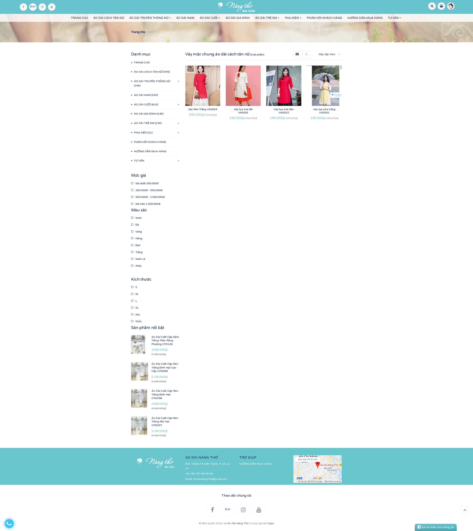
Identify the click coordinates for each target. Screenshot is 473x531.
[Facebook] (23, 7)
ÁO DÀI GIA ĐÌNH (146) (149, 113)
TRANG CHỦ (79, 18)
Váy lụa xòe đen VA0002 (284, 111)
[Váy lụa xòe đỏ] (243, 86)
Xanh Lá (140, 259)
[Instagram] (42, 7)
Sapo (271, 523)
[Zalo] (33, 7)
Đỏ (137, 224)
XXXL (138, 321)
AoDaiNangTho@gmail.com (210, 479)
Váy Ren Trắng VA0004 (202, 109)
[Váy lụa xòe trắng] (324, 86)
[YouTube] (51, 7)
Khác (138, 265)
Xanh (138, 217)
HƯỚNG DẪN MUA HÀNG (365, 18)
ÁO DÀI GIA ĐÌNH (238, 18)
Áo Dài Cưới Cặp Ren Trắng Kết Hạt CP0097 (165, 421)
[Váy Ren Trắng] (202, 86)
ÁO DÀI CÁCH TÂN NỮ (108, 18)
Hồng (138, 238)
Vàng (138, 231)
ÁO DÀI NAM (185, 18)
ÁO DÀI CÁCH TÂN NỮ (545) (152, 71)
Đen (137, 245)
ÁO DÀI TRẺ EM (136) (148, 123)
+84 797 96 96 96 (201, 473)
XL (137, 307)
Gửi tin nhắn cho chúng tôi (437, 527)
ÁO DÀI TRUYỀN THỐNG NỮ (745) (152, 83)
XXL (137, 314)
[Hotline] (11, 522)
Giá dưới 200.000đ (147, 183)
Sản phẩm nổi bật (147, 327)
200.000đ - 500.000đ (148, 190)
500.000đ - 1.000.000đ (150, 197)
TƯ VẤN (393, 18)
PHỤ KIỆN (292, 18)
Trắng (138, 252)
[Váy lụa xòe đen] (283, 86)
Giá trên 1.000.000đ (147, 203)
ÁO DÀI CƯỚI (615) (146, 104)
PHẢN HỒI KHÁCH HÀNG (324, 18)
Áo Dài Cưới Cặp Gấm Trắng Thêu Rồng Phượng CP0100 (165, 340)
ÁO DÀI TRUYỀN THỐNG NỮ (149, 18)
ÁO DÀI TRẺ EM (266, 18)
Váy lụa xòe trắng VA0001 (324, 111)
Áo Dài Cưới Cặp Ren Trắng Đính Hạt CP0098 (165, 394)
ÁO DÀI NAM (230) (146, 95)
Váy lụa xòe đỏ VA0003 (243, 111)
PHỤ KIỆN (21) (143, 132)
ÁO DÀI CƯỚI (209, 18)
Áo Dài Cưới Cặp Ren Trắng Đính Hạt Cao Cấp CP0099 (165, 367)
